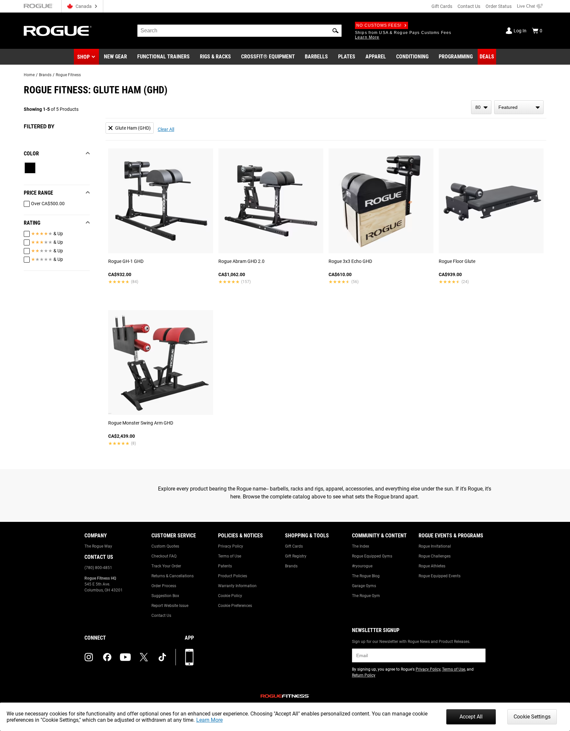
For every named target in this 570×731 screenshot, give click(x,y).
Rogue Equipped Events (439, 576)
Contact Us (469, 6)
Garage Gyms (364, 586)
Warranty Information (237, 586)
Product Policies (232, 576)
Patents (225, 566)
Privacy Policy (230, 546)
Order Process (163, 586)
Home (29, 75)
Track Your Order (166, 566)
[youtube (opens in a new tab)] (125, 657)
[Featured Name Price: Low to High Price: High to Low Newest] (519, 107)
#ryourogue (362, 566)
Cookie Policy (230, 595)
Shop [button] (83, 57)
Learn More (209, 720)
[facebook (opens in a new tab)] (107, 657)
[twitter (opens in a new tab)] (144, 657)
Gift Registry (295, 556)
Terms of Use (229, 556)
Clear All (166, 129)
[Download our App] (189, 657)
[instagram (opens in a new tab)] (88, 657)
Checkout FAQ (163, 556)
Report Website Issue (169, 605)
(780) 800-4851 (98, 567)
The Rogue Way (98, 546)
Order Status (499, 6)
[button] (335, 30)
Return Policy (363, 675)
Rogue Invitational (435, 546)
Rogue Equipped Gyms (372, 556)
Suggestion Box (165, 595)
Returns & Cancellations (172, 576)
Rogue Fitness (68, 75)
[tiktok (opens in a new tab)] (162, 657)
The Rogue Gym (366, 595)
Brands (45, 75)
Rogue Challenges (435, 556)
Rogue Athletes (432, 566)
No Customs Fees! (378, 25)
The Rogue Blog (366, 576)
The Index (360, 546)
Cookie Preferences (235, 605)
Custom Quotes (165, 546)
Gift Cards (441, 6)
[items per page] (481, 107)
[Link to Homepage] (58, 30)
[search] (239, 30)
